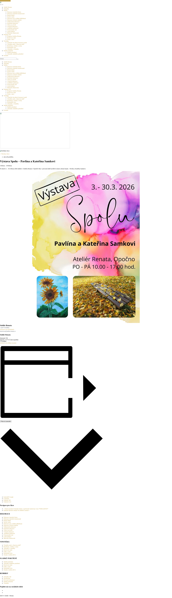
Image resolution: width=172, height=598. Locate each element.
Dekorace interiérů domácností (15, 13)
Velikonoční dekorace (13, 21)
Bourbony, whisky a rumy (14, 46)
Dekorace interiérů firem (14, 12)
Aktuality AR (7, 577)
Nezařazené (7, 578)
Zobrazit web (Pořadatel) (7, 329)
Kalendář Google (8, 497)
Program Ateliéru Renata (14, 36)
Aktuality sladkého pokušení (15, 54)
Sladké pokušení (8, 50)
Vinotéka (6, 41)
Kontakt (6, 55)
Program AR (7, 34)
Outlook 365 (7, 500)
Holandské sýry (11, 47)
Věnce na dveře (11, 25)
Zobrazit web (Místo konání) (8, 343)
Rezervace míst (11, 38)
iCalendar (6, 498)
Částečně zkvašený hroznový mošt (17, 42)
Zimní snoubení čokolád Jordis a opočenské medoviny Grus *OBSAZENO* (26, 509)
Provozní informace (9, 580)
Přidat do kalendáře (6, 421)
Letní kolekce (11, 31)
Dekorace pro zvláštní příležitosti (16, 18)
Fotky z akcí (10, 39)
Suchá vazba (10, 17)
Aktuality (6, 9)
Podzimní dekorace (12, 23)
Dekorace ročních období (14, 20)
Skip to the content (5, 1)
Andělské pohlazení (12, 28)
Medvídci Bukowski (13, 33)
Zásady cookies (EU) (10, 555)
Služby (6, 10)
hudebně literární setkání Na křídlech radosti (17, 510)
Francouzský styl (12, 30)
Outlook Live (7, 502)
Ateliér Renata (8, 7)
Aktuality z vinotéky (13, 49)
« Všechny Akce (4, 154)
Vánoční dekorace (12, 26)
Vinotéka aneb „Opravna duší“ (16, 44)
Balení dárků (10, 15)
